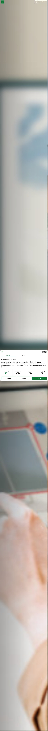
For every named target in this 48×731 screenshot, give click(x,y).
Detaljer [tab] (24, 355)
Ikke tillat (9, 378)
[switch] (18, 373)
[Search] (39, 2)
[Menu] (45, 2)
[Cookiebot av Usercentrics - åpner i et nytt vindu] (41, 352)
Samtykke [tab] (8, 355)
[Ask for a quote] (42, 2)
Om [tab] (39, 355)
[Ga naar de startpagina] (2, 2)
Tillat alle (39, 378)
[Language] (36, 2)
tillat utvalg (24, 378)
